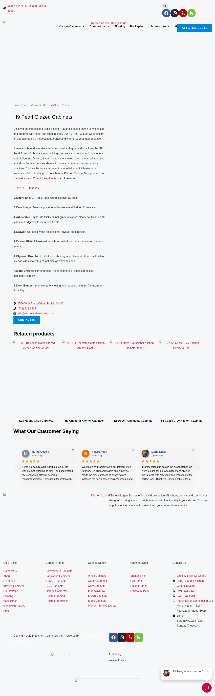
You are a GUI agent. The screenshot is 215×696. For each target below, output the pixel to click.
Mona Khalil (158, 451)
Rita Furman (99, 451)
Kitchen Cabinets (70, 26)
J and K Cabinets (31, 105)
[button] (165, 6)
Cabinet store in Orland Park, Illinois (34, 178)
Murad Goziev (40, 451)
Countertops (98, 26)
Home (16, 105)
